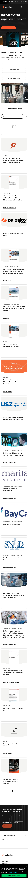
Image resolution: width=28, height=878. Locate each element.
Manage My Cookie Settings (14, 875)
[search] (21, 7)
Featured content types (14, 78)
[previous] (2, 802)
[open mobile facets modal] (26, 116)
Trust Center (5, 861)
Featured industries (14, 73)
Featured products (14, 69)
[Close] (26, 866)
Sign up (6, 825)
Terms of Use (5, 863)
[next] (26, 802)
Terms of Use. (15, 822)
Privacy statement (13, 872)
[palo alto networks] (7, 7)
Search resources (7, 27)
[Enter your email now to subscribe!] (14, 817)
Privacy (3, 859)
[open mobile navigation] (25, 7)
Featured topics (14, 64)
